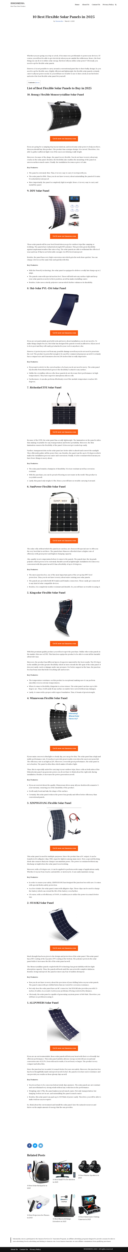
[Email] (40, 1145)
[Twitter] (35, 1145)
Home (77, 5)
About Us (85, 5)
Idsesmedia (59, 21)
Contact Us (96, 5)
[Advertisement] (64, 41)
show (37, 83)
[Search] (115, 4)
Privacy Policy (108, 5)
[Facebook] (29, 1145)
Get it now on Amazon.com (64, 138)
